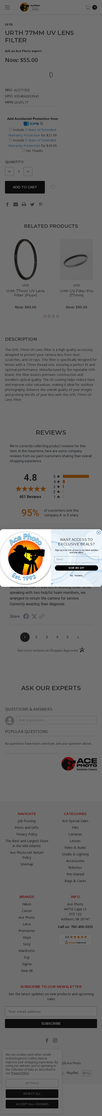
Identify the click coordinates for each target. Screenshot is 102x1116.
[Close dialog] (99, 532)
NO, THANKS (76, 576)
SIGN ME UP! (76, 568)
